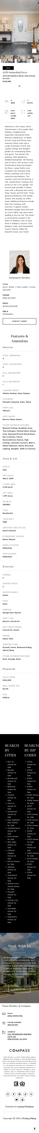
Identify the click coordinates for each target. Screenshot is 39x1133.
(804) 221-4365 (9, 298)
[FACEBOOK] (13, 1094)
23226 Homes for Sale (31, 847)
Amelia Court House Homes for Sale (14, 886)
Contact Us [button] (19, 989)
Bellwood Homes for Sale (12, 789)
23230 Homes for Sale (31, 875)
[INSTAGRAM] (8, 1094)
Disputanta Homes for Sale (12, 919)
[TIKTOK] (25, 1094)
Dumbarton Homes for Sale (12, 814)
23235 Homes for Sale (31, 781)
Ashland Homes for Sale (12, 870)
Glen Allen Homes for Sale (12, 845)
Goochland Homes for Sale (12, 878)
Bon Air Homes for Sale (12, 764)
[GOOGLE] (19, 1094)
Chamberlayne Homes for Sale (14, 831)
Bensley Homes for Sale (12, 773)
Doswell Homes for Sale (12, 894)
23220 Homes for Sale (31, 834)
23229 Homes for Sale (31, 867)
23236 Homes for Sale (31, 764)
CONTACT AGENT (19, 321)
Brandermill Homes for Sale (12, 781)
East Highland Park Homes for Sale (14, 822)
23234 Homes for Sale (31, 773)
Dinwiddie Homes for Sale (12, 911)
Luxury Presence (25, 1106)
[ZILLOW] (22, 1100)
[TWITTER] (31, 1094)
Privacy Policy (29, 1118)
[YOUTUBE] (16, 1100)
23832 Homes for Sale (31, 789)
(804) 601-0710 (13, 1025)
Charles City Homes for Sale (13, 903)
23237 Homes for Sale (31, 809)
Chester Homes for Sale (12, 797)
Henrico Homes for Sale (12, 806)
